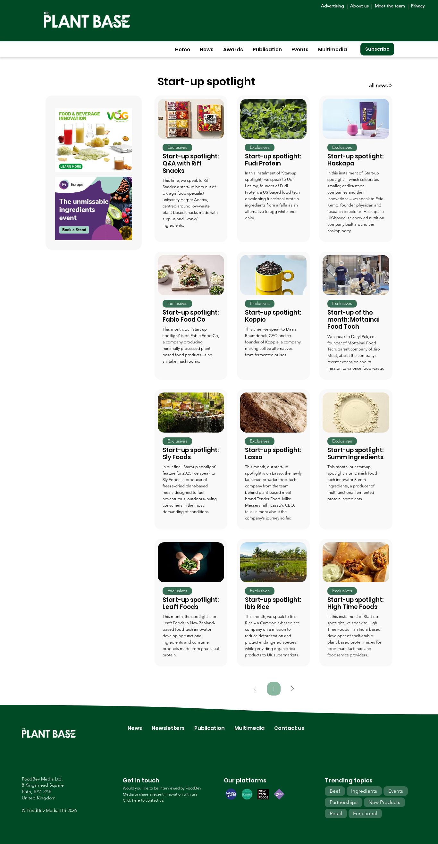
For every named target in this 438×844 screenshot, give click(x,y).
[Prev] (255, 689)
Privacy (418, 6)
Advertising (334, 6)
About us (360, 6)
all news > (380, 85)
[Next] (292, 688)
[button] (206, 49)
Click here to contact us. (143, 800)
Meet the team (390, 6)
